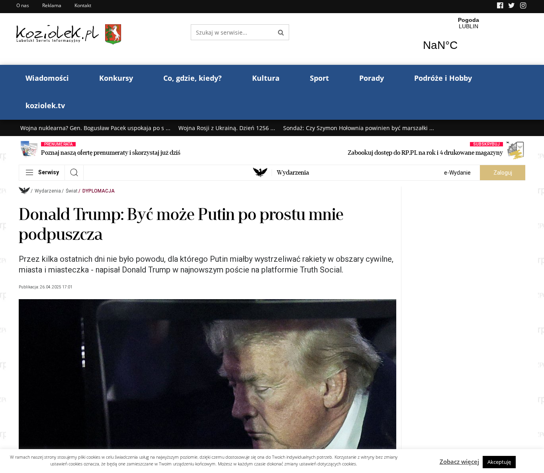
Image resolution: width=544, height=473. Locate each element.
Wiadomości (47, 78)
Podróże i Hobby (443, 78)
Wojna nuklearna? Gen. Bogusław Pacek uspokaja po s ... (95, 128)
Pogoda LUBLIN (468, 39)
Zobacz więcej (459, 461)
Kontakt (82, 5)
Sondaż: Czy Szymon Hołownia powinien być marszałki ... (358, 128)
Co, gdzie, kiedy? (192, 78)
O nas (22, 5)
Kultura (266, 78)
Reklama (51, 5)
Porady (371, 78)
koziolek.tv (45, 105)
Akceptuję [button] (499, 461)
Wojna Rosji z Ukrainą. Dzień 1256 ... (226, 128)
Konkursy (116, 78)
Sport (319, 78)
